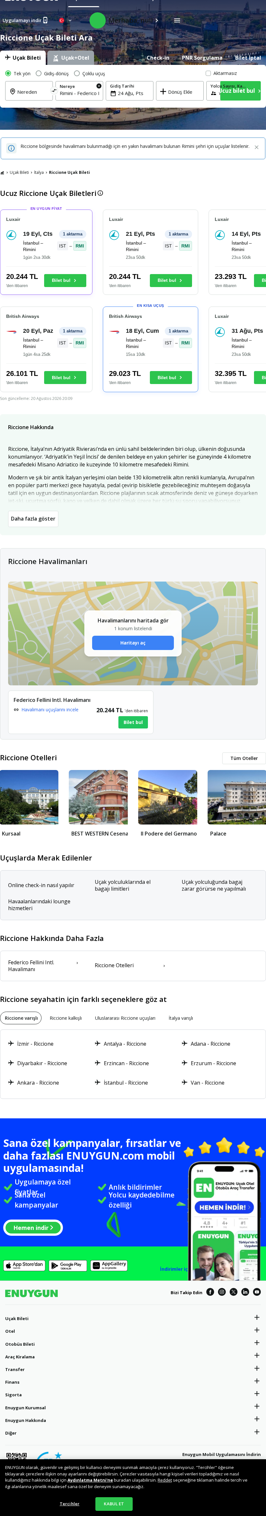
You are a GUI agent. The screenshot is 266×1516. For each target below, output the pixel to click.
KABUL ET (114, 1504)
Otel (10, 1331)
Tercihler (69, 1504)
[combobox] (79, 93)
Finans (12, 1382)
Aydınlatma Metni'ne (90, 1480)
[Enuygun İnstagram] (222, 1293)
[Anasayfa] (2, 172)
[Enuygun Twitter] (233, 1293)
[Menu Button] (177, 20)
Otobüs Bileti (20, 1344)
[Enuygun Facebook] (210, 1293)
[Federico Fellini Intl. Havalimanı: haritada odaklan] (80, 712)
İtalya (39, 172)
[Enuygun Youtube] (257, 1293)
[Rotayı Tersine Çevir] (54, 92)
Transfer (15, 1369)
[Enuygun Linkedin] (245, 1293)
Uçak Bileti (19, 172)
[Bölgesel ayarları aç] (66, 20)
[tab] (23, 58)
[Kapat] (256, 148)
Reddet (165, 1480)
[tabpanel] (133, 86)
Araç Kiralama (20, 1357)
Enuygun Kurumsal (25, 1408)
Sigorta (13, 1395)
